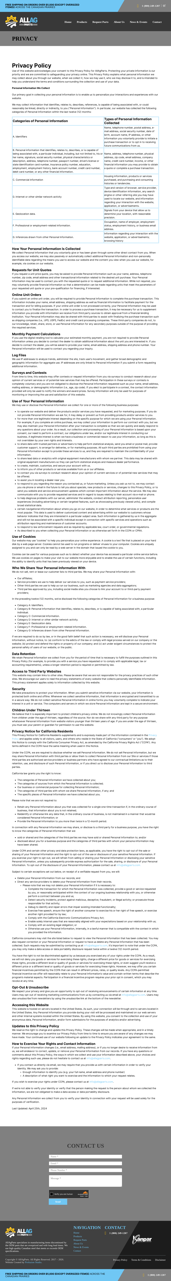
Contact (157, 21)
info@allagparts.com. (129, 865)
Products (82, 21)
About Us (119, 21)
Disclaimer (160, 1260)
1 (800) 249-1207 (151, 6)
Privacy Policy (120, 1260)
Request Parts (100, 21)
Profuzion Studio (33, 1262)
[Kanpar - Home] (21, 21)
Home (68, 21)
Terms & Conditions (141, 1260)
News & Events (138, 21)
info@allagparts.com (95, 945)
